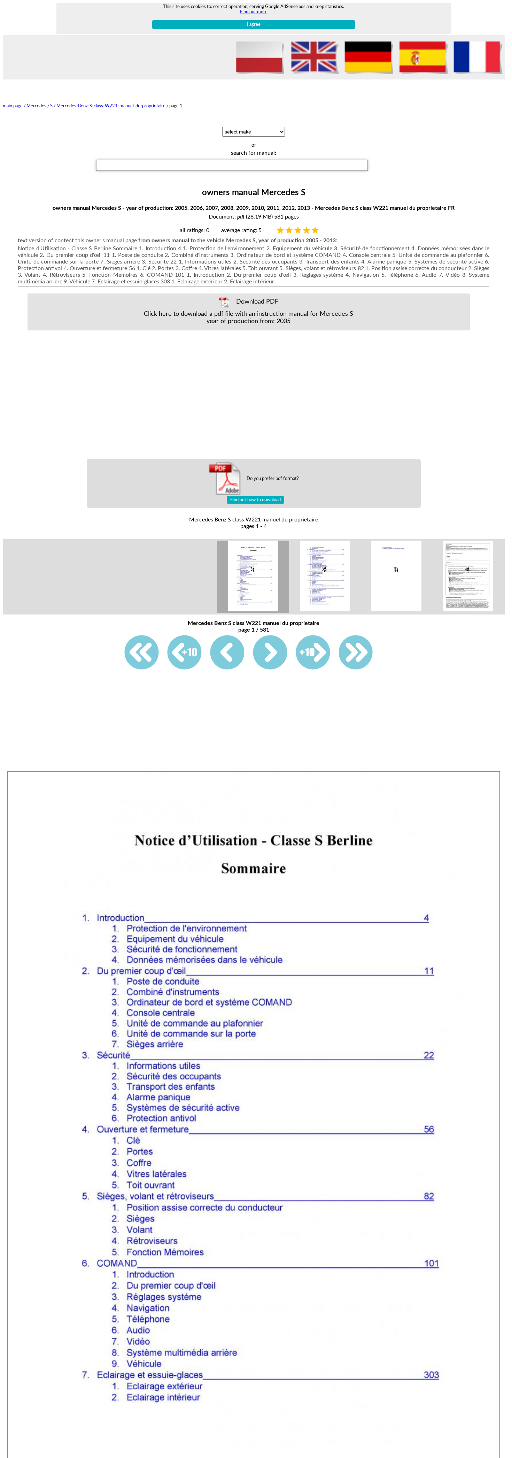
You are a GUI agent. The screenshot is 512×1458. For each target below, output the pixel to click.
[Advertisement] (249, 394)
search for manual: (253, 153)
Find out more (253, 12)
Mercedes (36, 106)
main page (13, 106)
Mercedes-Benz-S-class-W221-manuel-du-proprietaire (110, 106)
